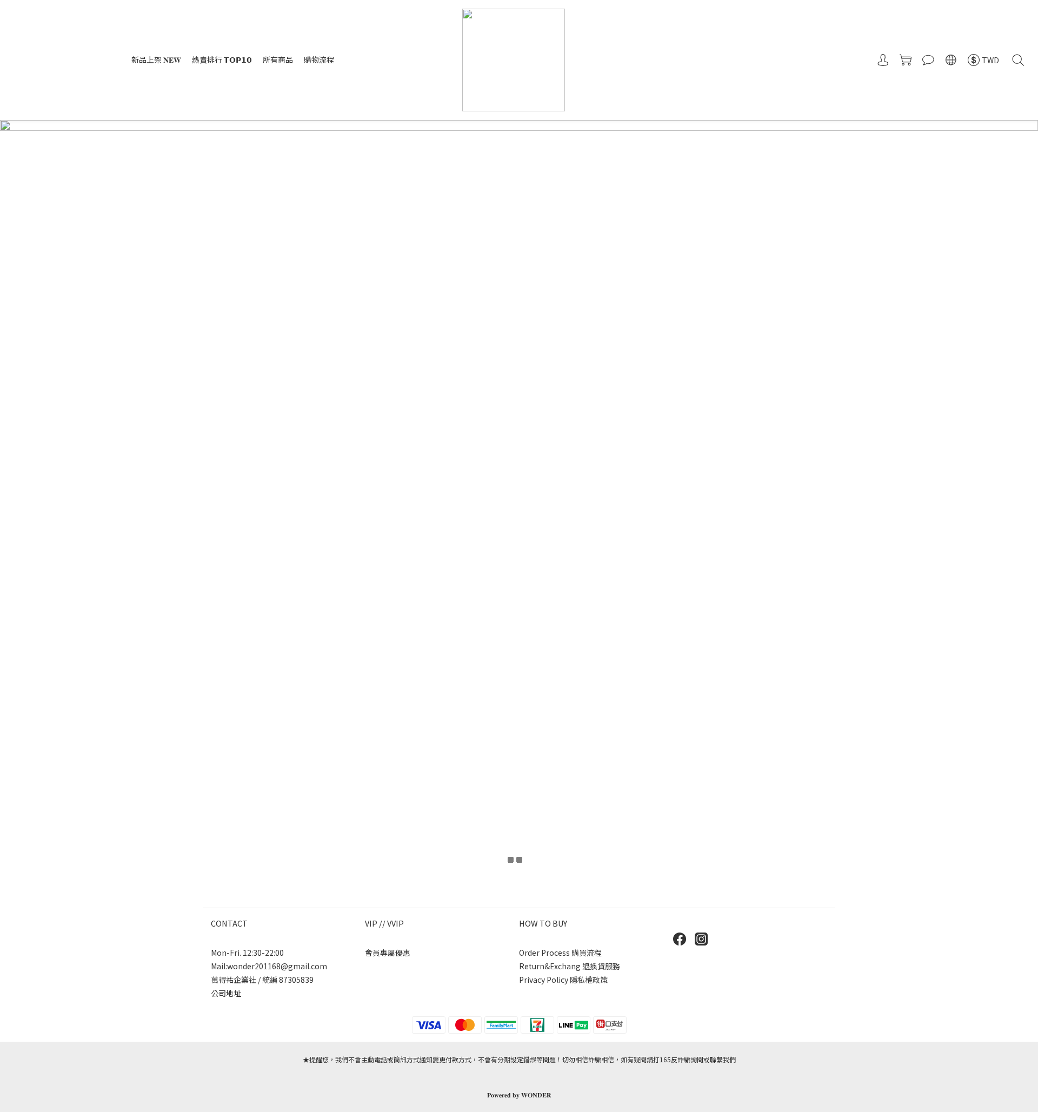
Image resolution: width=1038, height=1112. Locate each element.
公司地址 (226, 993)
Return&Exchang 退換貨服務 (569, 966)
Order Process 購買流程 (560, 952)
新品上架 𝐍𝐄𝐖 (156, 59)
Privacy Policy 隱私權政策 (563, 979)
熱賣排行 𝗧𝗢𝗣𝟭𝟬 (222, 59)
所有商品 (278, 59)
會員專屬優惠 (387, 952)
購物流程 (319, 59)
